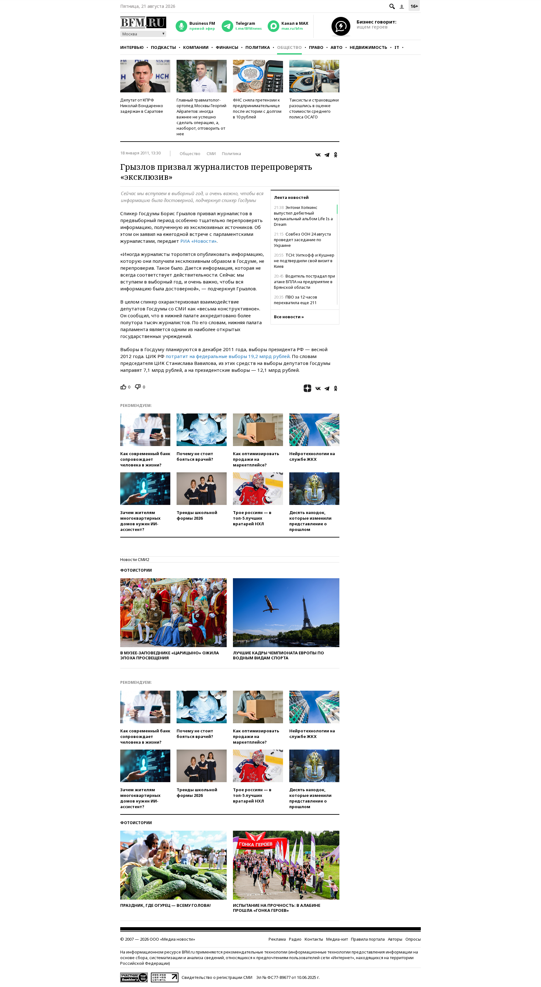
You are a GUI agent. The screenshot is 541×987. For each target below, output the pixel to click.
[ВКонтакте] (318, 154)
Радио (295, 939)
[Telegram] (327, 154)
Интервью (132, 47)
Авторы (395, 939)
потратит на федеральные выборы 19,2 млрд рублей (228, 356)
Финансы (227, 47)
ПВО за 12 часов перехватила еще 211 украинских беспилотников (301, 302)
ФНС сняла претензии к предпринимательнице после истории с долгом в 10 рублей (257, 108)
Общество (289, 47)
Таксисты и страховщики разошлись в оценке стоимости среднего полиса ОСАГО (314, 108)
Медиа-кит (337, 939)
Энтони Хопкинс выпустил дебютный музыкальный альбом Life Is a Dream (303, 216)
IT (396, 47)
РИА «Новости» (198, 241)
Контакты (314, 939)
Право (316, 47)
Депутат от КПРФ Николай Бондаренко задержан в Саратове (141, 105)
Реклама (277, 939)
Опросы (413, 939)
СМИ (211, 153)
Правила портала (368, 939)
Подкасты (163, 47)
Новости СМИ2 (134, 559)
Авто (337, 47)
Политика (257, 47)
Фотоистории (136, 570)
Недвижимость (368, 47)
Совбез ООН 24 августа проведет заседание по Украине (302, 239)
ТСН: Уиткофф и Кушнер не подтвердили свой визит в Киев (304, 260)
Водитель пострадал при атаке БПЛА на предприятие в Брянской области (304, 281)
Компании (196, 47)
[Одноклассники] (335, 154)
